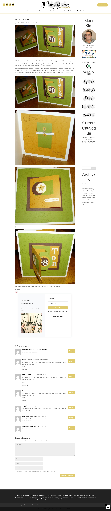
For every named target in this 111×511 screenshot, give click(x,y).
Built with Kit (58, 316)
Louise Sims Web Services (67, 508)
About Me (76, 10)
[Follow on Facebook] (4, 4)
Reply (71, 351)
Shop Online (92, 143)
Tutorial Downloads (68, 10)
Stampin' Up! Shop (102, 4)
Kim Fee (18, 22)
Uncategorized (31, 22)
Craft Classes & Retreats (55, 10)
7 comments (39, 22)
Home (28, 10)
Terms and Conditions (29, 504)
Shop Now (33, 10)
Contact (82, 10)
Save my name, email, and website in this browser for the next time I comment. (36, 471)
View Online (85, 143)
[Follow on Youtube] (13, 4)
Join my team (46, 10)
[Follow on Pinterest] (10, 4)
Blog (40, 10)
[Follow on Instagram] (7, 4)
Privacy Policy (18, 504)
